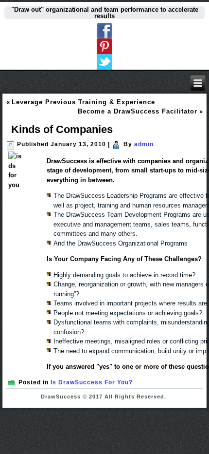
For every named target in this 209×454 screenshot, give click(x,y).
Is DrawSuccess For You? (92, 382)
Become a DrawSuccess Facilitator (137, 111)
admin (144, 144)
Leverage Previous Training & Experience (83, 102)
